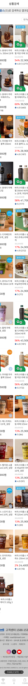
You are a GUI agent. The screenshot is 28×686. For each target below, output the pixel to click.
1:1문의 (14, 644)
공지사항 (6, 644)
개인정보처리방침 (9, 657)
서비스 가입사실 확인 (14, 664)
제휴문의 (22, 644)
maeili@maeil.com (17, 637)
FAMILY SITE (13, 672)
